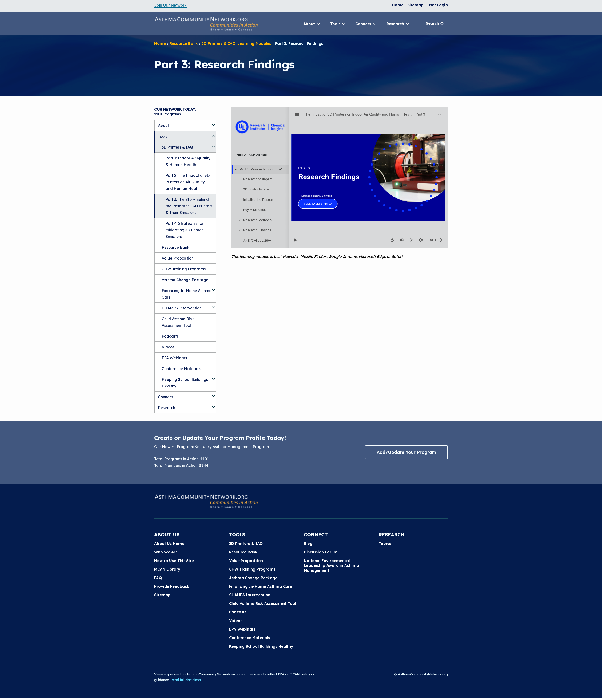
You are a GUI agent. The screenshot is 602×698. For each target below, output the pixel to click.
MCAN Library (167, 569)
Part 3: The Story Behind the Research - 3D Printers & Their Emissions (189, 206)
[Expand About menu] (213, 123)
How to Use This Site (174, 560)
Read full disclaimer (185, 680)
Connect (363, 23)
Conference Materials (181, 368)
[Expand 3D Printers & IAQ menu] (213, 144)
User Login (437, 5)
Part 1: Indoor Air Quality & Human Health (188, 161)
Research (396, 23)
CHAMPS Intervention (182, 308)
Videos (168, 347)
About (309, 23)
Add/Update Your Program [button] (406, 452)
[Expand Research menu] (213, 405)
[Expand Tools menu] (213, 134)
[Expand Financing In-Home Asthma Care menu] (213, 288)
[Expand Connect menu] (213, 394)
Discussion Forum (320, 552)
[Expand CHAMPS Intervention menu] (213, 305)
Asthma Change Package (185, 279)
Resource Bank (184, 43)
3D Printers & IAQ (177, 147)
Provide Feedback (171, 586)
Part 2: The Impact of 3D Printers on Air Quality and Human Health (188, 182)
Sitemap (415, 5)
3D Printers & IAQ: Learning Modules (236, 43)
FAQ (158, 578)
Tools (335, 23)
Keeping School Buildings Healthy (185, 382)
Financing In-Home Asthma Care (187, 294)
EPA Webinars (174, 357)
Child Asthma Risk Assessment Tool (178, 322)
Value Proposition (178, 258)
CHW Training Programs (184, 269)
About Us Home (169, 543)
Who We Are (166, 552)
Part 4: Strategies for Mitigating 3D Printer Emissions (184, 230)
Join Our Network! (170, 5)
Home (398, 5)
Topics (385, 543)
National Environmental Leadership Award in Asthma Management (331, 565)
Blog (308, 543)
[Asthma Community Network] (206, 24)
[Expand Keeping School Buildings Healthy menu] (213, 377)
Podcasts (170, 336)
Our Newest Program (173, 446)
